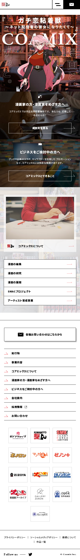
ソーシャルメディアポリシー (44, 537)
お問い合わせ (20, 416)
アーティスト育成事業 (20, 300)
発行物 (16, 353)
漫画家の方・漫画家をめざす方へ (31, 380)
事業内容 (17, 362)
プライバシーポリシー (15, 537)
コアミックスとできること (40, 176)
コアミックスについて (24, 371)
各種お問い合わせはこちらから (44, 334)
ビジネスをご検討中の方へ (27, 389)
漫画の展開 (14, 282)
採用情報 (17, 407)
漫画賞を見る (40, 128)
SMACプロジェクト (19, 291)
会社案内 (17, 398)
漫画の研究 (14, 273)
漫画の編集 (14, 264)
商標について (69, 537)
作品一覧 (41, 542)
